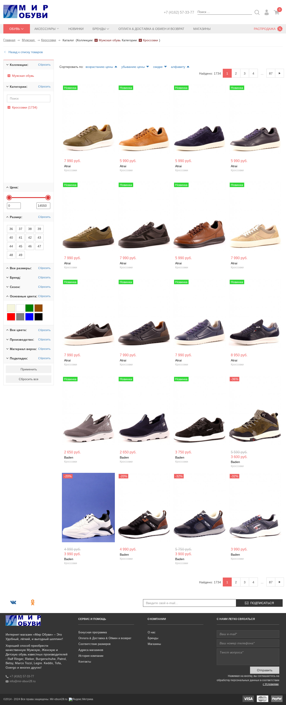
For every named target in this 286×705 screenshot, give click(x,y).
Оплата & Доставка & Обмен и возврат (151, 29)
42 (30, 237)
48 (11, 255)
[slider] (9, 197)
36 (11, 229)
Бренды (153, 638)
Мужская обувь (110, 40)
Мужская (29, 40)
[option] (88, 119)
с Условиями (271, 684)
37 (20, 229)
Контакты (84, 661)
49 (20, 255)
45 (20, 246)
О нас (152, 632)
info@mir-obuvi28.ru (23, 681)
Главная (9, 40)
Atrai (67, 166)
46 (30, 246)
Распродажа (264, 29)
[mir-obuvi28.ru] (25, 11)
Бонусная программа (92, 632)
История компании (90, 655)
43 (39, 237)
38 (30, 229)
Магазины (201, 29)
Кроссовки (48, 40)
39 (39, 229)
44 (11, 246)
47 (39, 246)
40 (11, 237)
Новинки (76, 29)
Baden (68, 457)
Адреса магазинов (90, 650)
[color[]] (11, 308)
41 (20, 237)
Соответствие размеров (94, 644)
